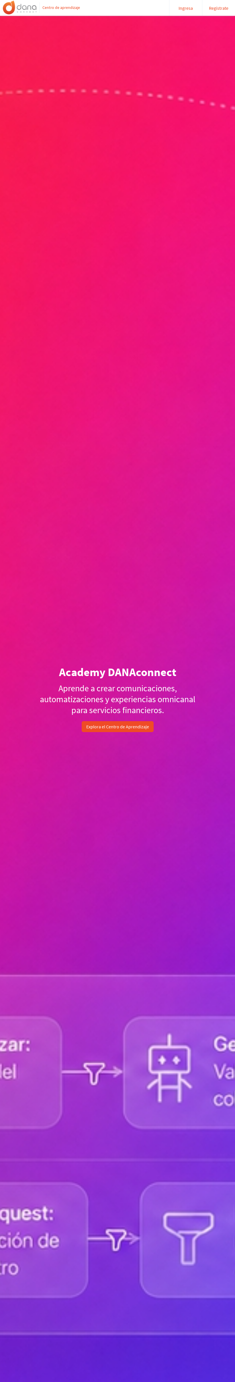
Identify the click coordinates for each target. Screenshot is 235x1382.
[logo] (19, 7)
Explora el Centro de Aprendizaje (117, 727)
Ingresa (186, 8)
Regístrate (218, 8)
